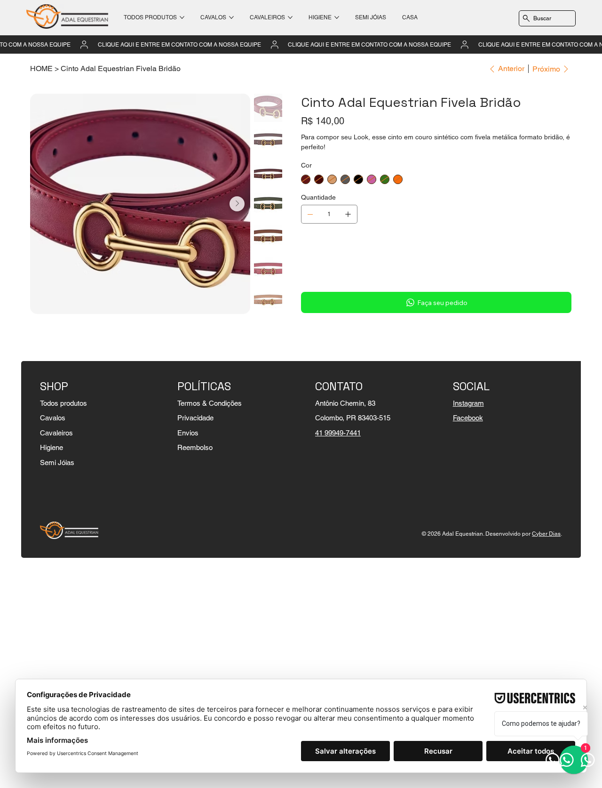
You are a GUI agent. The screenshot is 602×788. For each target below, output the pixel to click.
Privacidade (195, 418)
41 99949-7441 (338, 433)
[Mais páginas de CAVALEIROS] (290, 17)
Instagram (468, 403)
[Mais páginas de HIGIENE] (336, 17)
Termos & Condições (209, 403)
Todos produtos (63, 403)
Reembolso (195, 447)
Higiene (51, 447)
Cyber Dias (546, 534)
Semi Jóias (57, 462)
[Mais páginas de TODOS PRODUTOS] (182, 17)
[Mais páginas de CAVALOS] (231, 17)
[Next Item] (237, 203)
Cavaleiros (56, 433)
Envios (187, 433)
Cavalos (52, 418)
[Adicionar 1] (348, 214)
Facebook (468, 418)
